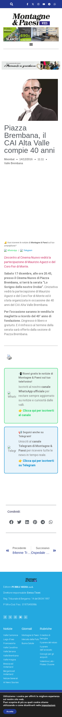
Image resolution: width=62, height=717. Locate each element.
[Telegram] (49, 4)
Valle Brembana (13, 163)
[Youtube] (43, 4)
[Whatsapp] (54, 4)
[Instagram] (38, 4)
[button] (11, 4)
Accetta (9, 711)
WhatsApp (12, 250)
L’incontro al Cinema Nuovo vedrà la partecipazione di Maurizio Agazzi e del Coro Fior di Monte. (29, 262)
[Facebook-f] (27, 4)
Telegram (27, 250)
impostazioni (48, 705)
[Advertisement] (31, 205)
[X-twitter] (33, 4)
